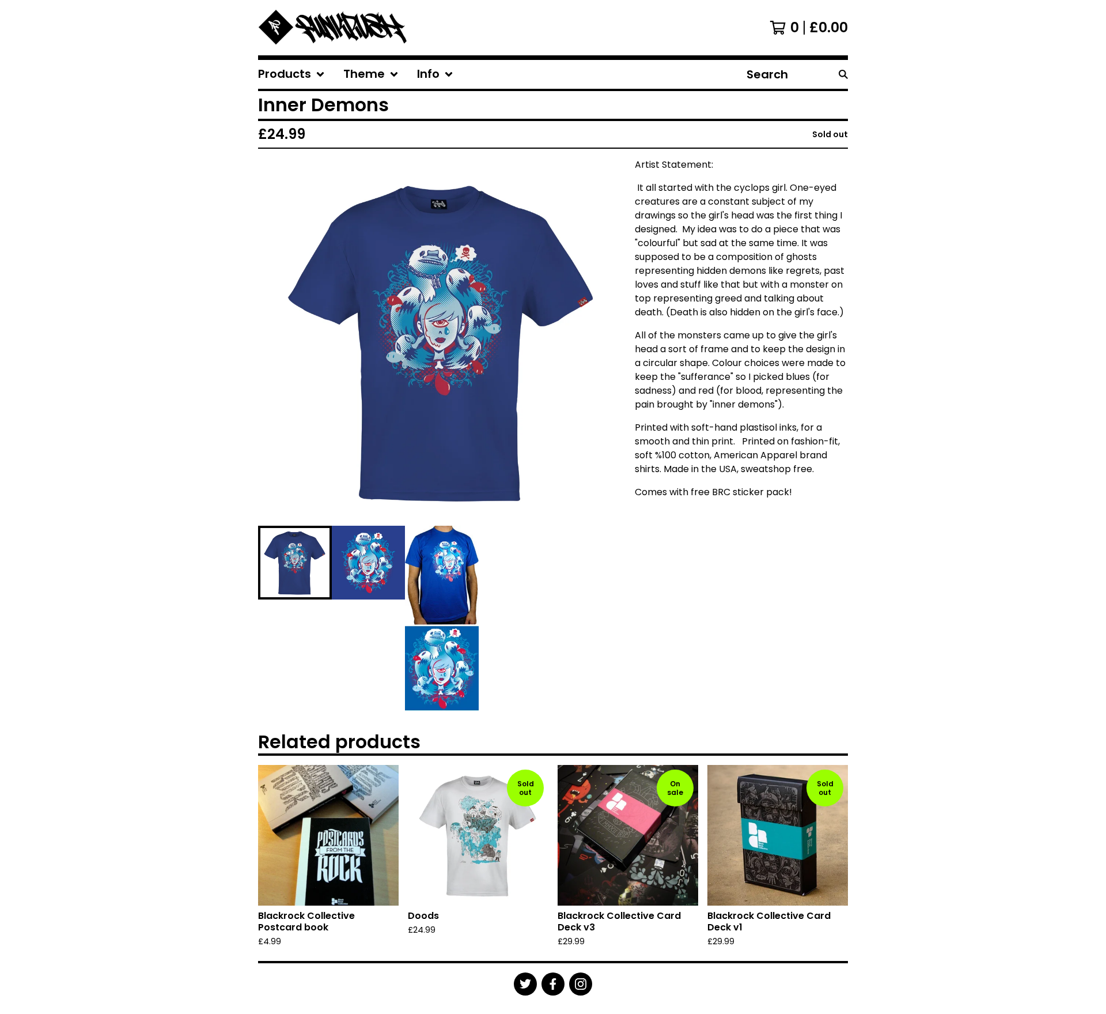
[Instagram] (580, 984)
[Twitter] (525, 984)
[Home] (334, 27)
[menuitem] (291, 74)
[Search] (843, 74)
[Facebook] (553, 984)
